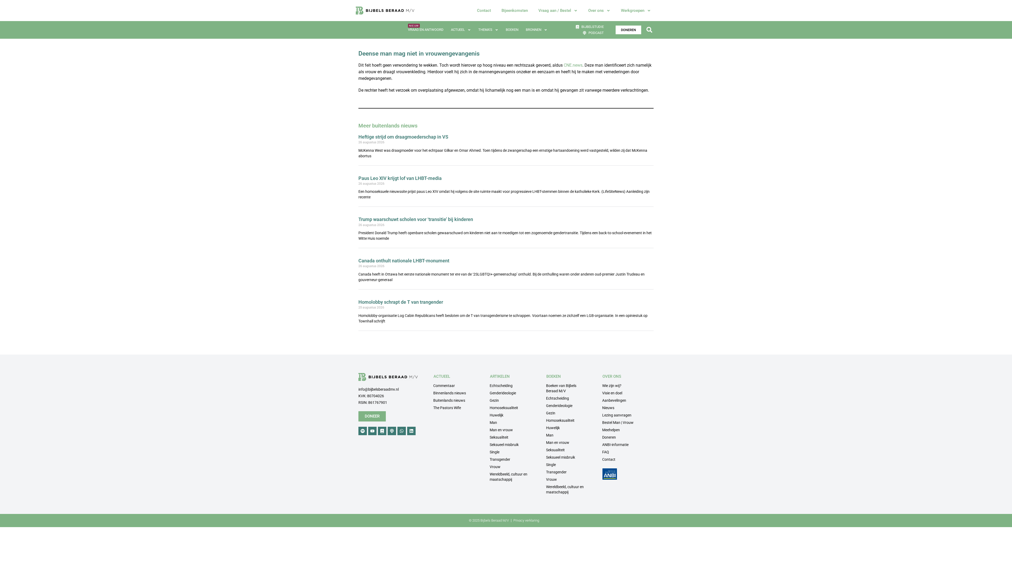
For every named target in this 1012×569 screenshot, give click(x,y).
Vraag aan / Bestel (554, 10)
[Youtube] (372, 431)
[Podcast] (392, 431)
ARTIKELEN (500, 376)
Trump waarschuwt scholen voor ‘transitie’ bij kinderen (415, 219)
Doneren (609, 437)
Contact (484, 10)
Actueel (458, 30)
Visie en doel (612, 393)
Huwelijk (496, 415)
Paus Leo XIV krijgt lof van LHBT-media (400, 178)
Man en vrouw (501, 430)
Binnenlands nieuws (449, 393)
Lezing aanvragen (616, 415)
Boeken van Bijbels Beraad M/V (561, 388)
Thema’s (485, 30)
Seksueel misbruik (504, 445)
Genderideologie (503, 393)
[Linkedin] (411, 431)
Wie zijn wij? (611, 386)
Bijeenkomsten (515, 10)
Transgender (500, 459)
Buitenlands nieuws (449, 400)
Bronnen (533, 30)
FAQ (605, 452)
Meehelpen (611, 430)
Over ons (596, 10)
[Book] (382, 431)
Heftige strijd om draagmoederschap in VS (403, 137)
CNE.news (573, 65)
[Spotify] (362, 431)
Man (493, 422)
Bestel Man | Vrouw (618, 422)
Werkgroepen (632, 10)
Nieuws (608, 408)
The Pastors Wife (447, 408)
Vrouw (495, 467)
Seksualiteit (499, 437)
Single (494, 452)
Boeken (512, 30)
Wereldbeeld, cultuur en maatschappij (508, 477)
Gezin (494, 400)
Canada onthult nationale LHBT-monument (403, 260)
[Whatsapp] (401, 431)
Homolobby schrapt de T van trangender (400, 302)
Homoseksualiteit (504, 408)
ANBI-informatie (615, 445)
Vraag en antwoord (426, 30)
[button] (649, 30)
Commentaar (444, 386)
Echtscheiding (501, 386)
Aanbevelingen (614, 400)
